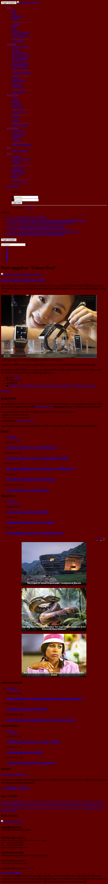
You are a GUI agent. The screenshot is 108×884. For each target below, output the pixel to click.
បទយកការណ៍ (17, 140)
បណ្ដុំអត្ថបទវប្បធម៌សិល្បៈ (21, 73)
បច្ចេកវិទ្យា (15, 117)
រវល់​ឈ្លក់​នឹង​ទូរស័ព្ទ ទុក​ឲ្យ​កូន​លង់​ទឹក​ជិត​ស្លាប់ (26, 709)
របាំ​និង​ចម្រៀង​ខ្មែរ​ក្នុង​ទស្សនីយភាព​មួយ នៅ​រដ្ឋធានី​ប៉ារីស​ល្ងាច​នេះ (35, 533)
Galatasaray (6, 805)
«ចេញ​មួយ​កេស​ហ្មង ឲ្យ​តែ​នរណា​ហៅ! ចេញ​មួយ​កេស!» (31, 763)
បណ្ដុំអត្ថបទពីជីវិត (18, 92)
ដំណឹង (9, 8)
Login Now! (17, 203)
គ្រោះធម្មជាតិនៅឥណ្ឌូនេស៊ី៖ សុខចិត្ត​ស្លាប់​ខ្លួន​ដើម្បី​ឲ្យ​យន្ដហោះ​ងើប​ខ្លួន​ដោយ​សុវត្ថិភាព (44, 698)
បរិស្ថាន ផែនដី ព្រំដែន (20, 36)
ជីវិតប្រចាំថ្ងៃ (16, 78)
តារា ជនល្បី (16, 157)
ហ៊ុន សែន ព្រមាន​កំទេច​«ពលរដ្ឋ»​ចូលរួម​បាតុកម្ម (27, 490)
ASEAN (15, 804)
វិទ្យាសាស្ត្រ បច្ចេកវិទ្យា (63, 386)
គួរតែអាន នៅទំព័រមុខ (26, 386)
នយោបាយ (16, 24)
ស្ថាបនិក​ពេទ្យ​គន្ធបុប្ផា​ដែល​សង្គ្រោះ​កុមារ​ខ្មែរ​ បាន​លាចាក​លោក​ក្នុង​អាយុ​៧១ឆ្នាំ (40, 720)
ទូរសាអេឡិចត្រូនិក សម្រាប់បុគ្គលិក (16, 788)
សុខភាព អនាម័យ (18, 81)
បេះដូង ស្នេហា (17, 87)
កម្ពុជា (14, 10)
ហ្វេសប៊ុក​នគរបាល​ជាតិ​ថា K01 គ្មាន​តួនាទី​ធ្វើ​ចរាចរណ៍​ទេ (31, 447)
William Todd (19, 808)
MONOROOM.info (44, 407)
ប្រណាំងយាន (17, 104)
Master (10, 808)
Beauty (90, 807)
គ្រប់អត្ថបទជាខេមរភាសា (44, 386)
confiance (57, 808)
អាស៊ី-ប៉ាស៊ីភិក (17, 16)
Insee (54, 805)
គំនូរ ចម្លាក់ (16, 50)
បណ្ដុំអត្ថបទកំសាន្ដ (19, 182)
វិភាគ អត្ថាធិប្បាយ (18, 131)
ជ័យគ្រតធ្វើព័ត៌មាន (19, 168)
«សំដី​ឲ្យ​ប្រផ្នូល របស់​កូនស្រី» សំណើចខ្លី (24, 752)
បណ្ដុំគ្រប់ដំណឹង (18, 41)
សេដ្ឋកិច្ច (15, 30)
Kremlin (65, 808)
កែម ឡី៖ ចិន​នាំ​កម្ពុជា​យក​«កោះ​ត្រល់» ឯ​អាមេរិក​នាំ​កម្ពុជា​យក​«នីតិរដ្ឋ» (37, 458)
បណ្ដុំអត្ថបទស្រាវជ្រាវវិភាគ (22, 145)
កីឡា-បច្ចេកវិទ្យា (12, 95)
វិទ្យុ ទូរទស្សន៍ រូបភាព (20, 62)
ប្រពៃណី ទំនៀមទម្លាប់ (20, 67)
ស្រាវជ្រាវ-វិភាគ (12, 128)
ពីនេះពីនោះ (16, 162)
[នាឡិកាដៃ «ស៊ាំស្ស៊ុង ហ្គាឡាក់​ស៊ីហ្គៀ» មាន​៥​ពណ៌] (21, 274)
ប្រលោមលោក (17, 171)
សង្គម (14, 27)
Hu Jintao (12, 810)
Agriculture (100, 802)
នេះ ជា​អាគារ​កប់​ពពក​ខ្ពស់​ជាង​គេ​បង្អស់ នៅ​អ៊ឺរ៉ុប (27, 512)
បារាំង (14, 13)
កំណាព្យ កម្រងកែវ (19, 173)
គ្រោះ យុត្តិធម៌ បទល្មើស (21, 33)
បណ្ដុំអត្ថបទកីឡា (18, 112)
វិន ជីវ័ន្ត (17, 378)
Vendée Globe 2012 (45, 808)
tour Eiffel (47, 805)
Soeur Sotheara (46, 802)
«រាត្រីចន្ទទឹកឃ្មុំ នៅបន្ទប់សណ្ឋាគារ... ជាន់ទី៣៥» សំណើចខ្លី (33, 742)
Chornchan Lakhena (73, 805)
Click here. (29, 207)
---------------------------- (21, 22)
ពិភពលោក (16, 19)
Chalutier (17, 802)
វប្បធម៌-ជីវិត (11, 44)
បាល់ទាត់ (15, 98)
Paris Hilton (86, 805)
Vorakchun (60, 805)
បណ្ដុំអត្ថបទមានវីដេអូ (20, 151)
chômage (4, 810)
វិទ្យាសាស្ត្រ (16, 120)
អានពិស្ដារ (5, 391)
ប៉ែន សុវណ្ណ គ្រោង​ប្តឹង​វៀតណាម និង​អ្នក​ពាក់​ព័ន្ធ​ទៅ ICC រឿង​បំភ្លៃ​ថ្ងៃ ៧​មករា (40, 469)
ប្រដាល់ (15, 101)
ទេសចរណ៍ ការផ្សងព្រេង (21, 159)
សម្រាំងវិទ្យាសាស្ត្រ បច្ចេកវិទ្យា (84, 386)
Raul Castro (63, 802)
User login (15, 186)
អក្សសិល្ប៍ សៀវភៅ (19, 59)
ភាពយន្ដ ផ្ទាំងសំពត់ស (20, 65)
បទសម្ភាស (16, 137)
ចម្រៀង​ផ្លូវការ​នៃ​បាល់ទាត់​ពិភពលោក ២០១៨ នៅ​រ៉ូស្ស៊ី (29, 522)
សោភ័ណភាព (17, 84)
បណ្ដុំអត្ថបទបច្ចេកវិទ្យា (20, 125)
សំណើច (15, 176)
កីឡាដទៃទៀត (17, 106)
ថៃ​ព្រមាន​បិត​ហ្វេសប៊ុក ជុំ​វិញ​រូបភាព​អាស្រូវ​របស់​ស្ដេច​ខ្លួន (31, 479)
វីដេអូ (8, 148)
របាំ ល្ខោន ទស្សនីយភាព (21, 56)
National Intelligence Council (32, 805)
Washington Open (88, 802)
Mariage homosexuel (30, 801)
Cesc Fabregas (32, 808)
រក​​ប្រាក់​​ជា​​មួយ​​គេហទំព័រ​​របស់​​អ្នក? (14, 774)
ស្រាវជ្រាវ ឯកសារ (18, 134)
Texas (55, 801)
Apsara (83, 808)
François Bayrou (75, 802)
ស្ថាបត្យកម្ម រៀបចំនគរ (20, 47)
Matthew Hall (100, 808)
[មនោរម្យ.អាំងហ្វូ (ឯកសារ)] (28, 2)
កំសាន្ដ (8, 154)
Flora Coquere (75, 808)
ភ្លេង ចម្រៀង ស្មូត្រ (19, 53)
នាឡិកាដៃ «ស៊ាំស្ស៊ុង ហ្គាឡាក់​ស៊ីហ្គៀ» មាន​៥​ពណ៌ (23, 280)
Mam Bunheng (7, 802)
